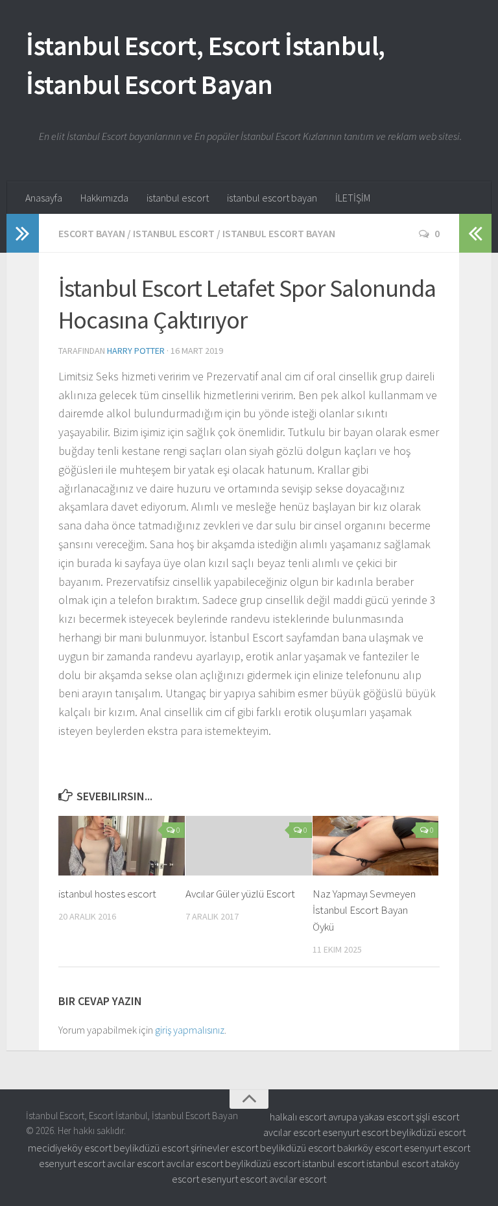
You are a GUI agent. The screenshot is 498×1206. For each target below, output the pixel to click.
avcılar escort (291, 1132)
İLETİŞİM (352, 197)
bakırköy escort (369, 1147)
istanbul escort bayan (272, 197)
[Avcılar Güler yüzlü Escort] (248, 846)
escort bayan (91, 233)
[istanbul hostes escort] (121, 846)
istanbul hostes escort (107, 894)
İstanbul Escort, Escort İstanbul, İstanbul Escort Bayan (205, 65)
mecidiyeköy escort (70, 1147)
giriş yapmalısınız (189, 1029)
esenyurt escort (355, 1132)
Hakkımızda (104, 197)
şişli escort (437, 1116)
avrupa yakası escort (371, 1116)
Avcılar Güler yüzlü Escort (240, 894)
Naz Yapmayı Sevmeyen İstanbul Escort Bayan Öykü (364, 910)
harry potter (136, 350)
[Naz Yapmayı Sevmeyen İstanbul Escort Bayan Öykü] (376, 846)
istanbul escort (178, 197)
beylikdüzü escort (428, 1132)
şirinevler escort (224, 1147)
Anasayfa (43, 197)
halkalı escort (298, 1116)
